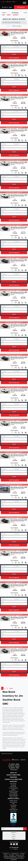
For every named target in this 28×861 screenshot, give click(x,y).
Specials (13, 789)
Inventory (13, 781)
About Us (13, 772)
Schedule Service (13, 800)
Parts (13, 803)
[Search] (25, 828)
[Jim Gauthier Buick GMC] (8, 1)
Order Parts (13, 806)
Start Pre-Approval (14, 58)
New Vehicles (13, 783)
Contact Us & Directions (13, 779)
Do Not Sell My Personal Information (14, 855)
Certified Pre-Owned (13, 791)
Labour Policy (13, 811)
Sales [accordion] (13, 834)
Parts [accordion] (13, 838)
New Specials (13, 786)
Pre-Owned (13, 785)
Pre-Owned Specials (13, 788)
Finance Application (13, 794)
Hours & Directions (13, 775)
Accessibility (15, 853)
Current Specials (13, 792)
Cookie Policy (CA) (13, 809)
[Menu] (24, 3)
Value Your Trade (13, 797)
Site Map (11, 855)
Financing (13, 777)
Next (11, 688)
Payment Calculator (13, 795)
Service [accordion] (14, 836)
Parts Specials (13, 805)
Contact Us (6, 853)
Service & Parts (13, 798)
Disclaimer (13, 808)
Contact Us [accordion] (13, 832)
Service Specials (13, 802)
